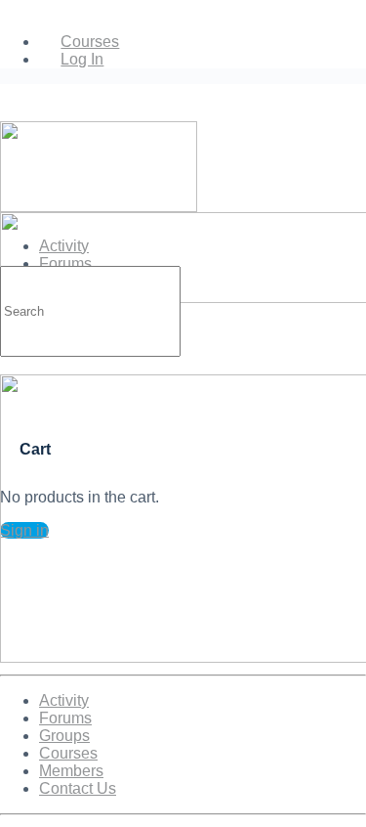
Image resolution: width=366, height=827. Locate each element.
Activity (64, 700)
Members (71, 770)
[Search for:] (90, 310)
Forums (65, 718)
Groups (64, 735)
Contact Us (77, 788)
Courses (68, 753)
